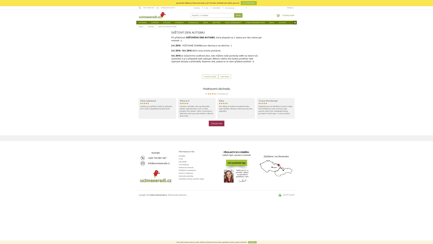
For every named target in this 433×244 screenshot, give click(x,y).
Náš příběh (216, 8)
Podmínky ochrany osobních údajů (191, 179)
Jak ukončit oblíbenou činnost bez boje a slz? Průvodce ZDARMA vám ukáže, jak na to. (208, 3)
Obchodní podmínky (186, 176)
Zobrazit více (216, 123)
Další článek (224, 77)
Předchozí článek (210, 77)
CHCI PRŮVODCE (248, 3)
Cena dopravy (230, 8)
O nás (206, 8)
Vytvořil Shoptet (289, 195)
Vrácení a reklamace (186, 173)
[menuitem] (142, 22)
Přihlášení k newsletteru (187, 170)
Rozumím (252, 242)
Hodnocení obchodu (216, 89)
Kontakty (197, 8)
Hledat (238, 15)
